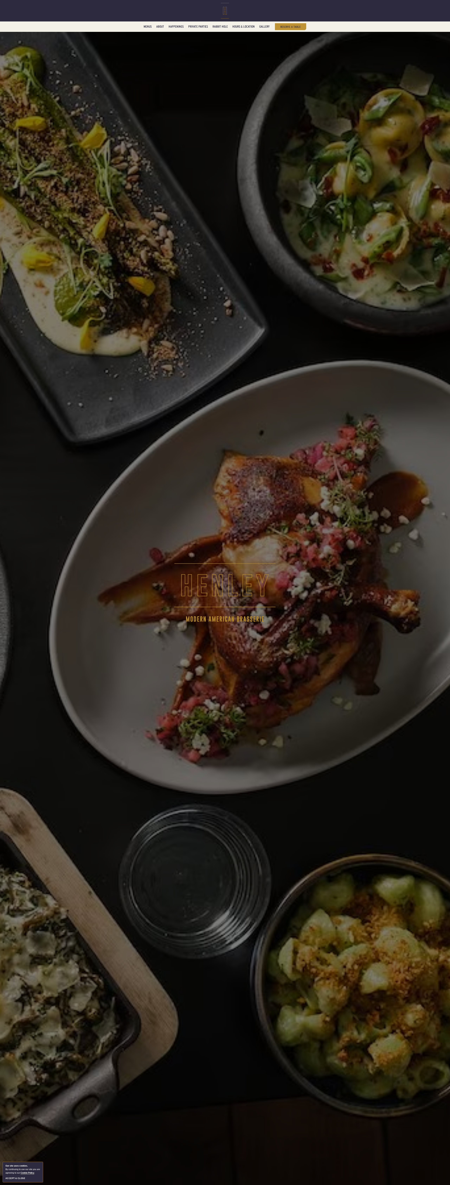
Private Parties (198, 26)
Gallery (264, 26)
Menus (148, 26)
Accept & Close (15, 1178)
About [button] (160, 26)
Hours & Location (243, 26)
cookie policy (27, 1173)
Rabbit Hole (220, 26)
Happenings (176, 26)
